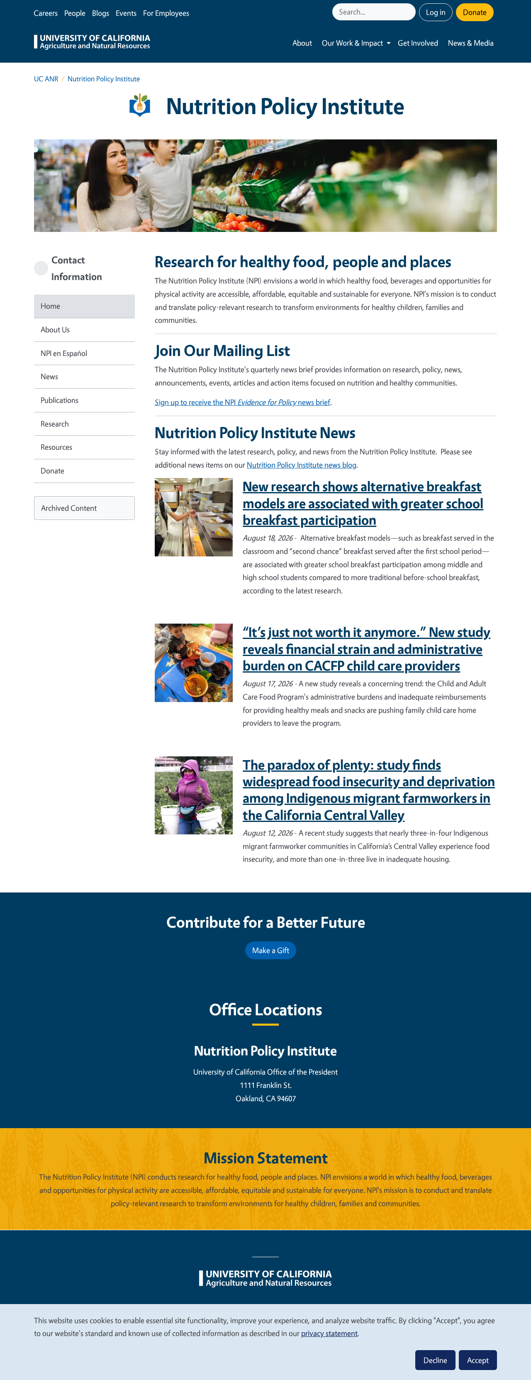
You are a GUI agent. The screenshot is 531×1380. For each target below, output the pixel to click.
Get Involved (418, 43)
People (74, 13)
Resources (56, 447)
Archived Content (69, 508)
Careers (46, 13)
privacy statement (329, 1333)
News (49, 376)
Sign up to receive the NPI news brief (242, 402)
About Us (55, 329)
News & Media (471, 43)
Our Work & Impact (352, 43)
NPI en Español (64, 353)
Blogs (100, 13)
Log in (436, 12)
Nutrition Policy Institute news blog (301, 465)
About (302, 43)
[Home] (92, 43)
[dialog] (265, 1341)
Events (126, 13)
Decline (435, 1360)
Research (55, 424)
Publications (59, 400)
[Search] (410, 11)
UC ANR (46, 78)
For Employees (166, 13)
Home (50, 306)
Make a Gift (270, 950)
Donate (475, 12)
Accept (478, 1360)
